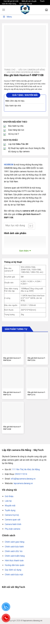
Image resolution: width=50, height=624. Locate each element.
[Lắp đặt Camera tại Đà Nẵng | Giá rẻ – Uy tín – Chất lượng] (25, 9)
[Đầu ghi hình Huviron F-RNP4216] (13, 378)
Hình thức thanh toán (14, 560)
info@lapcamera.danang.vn (23, 478)
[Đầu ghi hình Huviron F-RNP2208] (13, 412)
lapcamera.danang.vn (23, 483)
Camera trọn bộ (12, 515)
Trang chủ (9, 69)
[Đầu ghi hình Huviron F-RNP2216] (37, 378)
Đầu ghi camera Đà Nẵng (32, 69)
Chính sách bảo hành (14, 546)
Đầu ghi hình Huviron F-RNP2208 (12, 428)
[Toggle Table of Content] (29, 226)
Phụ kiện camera (12, 529)
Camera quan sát (12, 519)
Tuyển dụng (10, 510)
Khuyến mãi (10, 505)
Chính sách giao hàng (14, 542)
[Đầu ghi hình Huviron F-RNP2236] (37, 343)
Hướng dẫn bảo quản (14, 565)
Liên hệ (8, 501)
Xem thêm (24, 251)
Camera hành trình (13, 524)
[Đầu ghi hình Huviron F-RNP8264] (13, 343)
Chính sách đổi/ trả (13, 551)
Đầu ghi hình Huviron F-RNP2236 (36, 359)
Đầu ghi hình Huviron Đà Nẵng (23, 72)
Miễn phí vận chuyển (29, 1)
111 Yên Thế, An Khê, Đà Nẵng (26, 469)
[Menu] (3, 9)
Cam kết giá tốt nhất (10, 1)
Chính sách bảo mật (14, 574)
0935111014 (21, 474)
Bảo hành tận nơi (25, 4)
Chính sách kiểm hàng (15, 556)
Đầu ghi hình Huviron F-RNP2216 (36, 393)
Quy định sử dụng (13, 570)
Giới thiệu (9, 496)
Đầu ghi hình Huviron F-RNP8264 (12, 359)
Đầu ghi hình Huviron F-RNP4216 (12, 393)
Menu (9, 16)
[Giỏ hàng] (46, 10)
